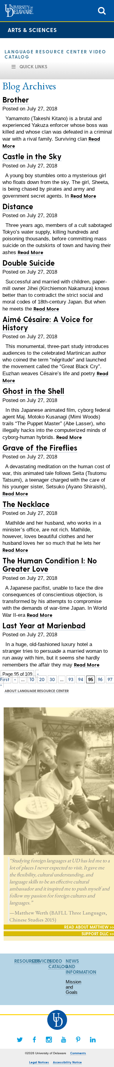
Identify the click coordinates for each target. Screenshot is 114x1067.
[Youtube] (63, 1039)
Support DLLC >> (97, 933)
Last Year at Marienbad (43, 625)
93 (70, 679)
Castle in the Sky (31, 156)
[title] (102, 10)
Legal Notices (39, 1062)
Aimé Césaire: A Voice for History (47, 323)
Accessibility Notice (67, 1062)
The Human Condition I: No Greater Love (49, 564)
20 (42, 679)
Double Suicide (28, 262)
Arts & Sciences (32, 30)
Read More (83, 195)
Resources (27, 961)
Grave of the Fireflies (39, 447)
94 (80, 679)
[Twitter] (19, 1039)
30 (52, 679)
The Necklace (26, 503)
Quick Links (33, 66)
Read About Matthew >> (89, 927)
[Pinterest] (78, 1039)
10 (31, 679)
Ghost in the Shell (33, 390)
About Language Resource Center (37, 690)
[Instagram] (49, 1039)
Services (41, 961)
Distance (17, 206)
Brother (15, 99)
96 (100, 679)
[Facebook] (34, 1039)
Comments (78, 1053)
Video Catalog (58, 963)
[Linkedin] (92, 1039)
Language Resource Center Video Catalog (55, 54)
